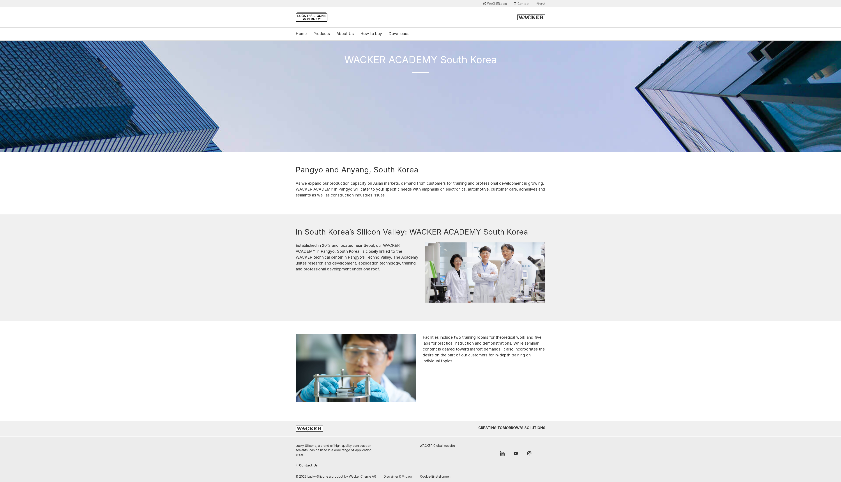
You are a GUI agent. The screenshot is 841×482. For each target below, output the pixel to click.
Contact (524, 3)
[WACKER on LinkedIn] (502, 454)
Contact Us (308, 465)
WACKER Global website (437, 445)
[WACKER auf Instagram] (529, 454)
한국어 (540, 3)
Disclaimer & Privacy (398, 476)
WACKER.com (497, 3)
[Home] (311, 17)
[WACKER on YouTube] (515, 454)
